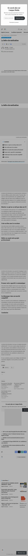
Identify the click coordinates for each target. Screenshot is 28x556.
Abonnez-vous (19, 18)
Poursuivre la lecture (14, 22)
